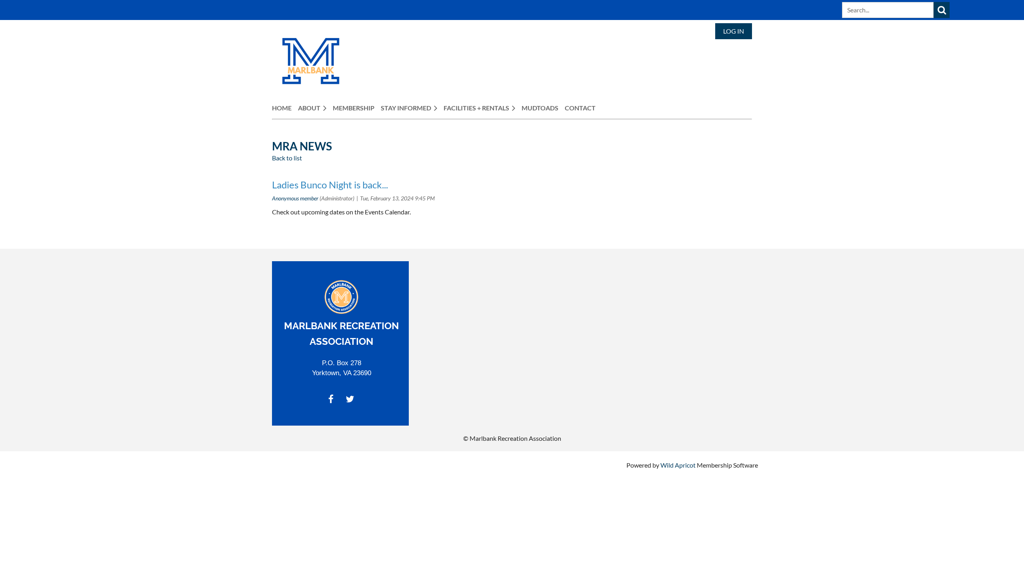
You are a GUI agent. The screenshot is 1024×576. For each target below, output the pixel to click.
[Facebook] (331, 399)
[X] (349, 399)
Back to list (287, 158)
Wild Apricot (678, 465)
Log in (733, 31)
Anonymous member (295, 198)
